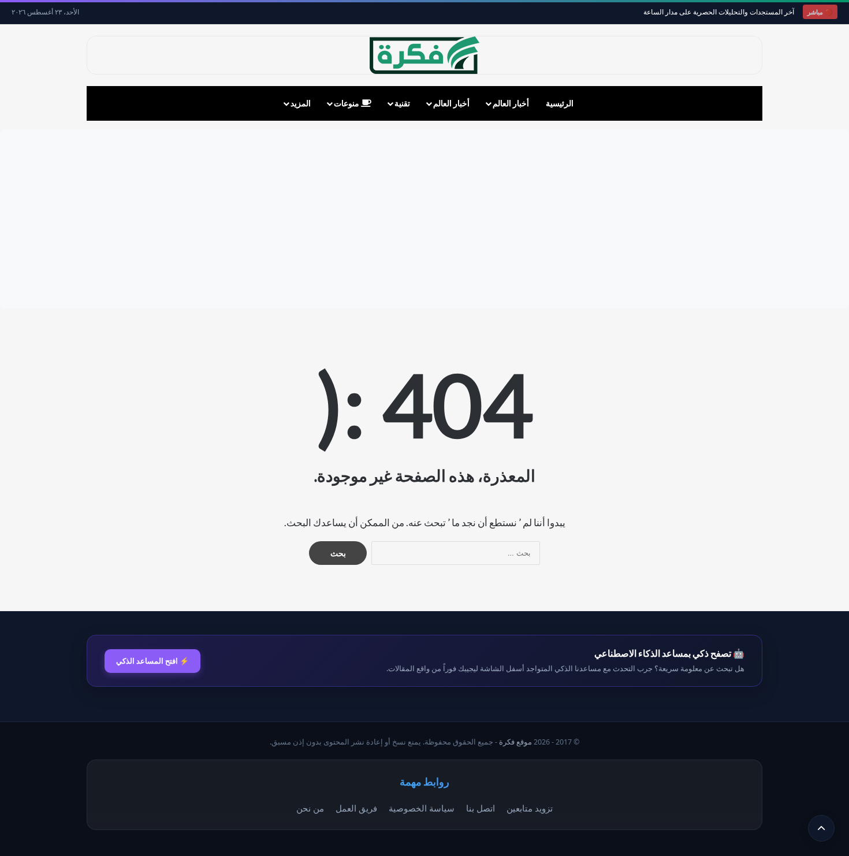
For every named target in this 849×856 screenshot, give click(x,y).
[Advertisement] (424, 219)
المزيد (301, 103)
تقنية (402, 103)
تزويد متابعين (530, 808)
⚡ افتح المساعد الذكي (152, 661)
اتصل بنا (480, 808)
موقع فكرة (515, 742)
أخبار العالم (511, 103)
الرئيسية (560, 103)
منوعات (347, 103)
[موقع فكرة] (424, 55)
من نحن (310, 808)
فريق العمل (356, 808)
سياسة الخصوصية (422, 808)
